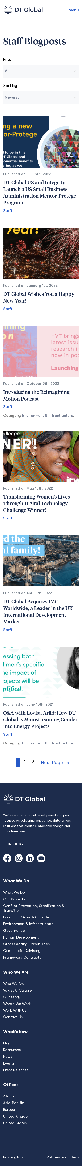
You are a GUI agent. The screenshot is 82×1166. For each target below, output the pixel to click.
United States (15, 1123)
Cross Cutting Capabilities (26, 944)
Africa (8, 1096)
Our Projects (14, 899)
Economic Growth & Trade (26, 917)
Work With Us (14, 1010)
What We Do (14, 892)
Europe (9, 1110)
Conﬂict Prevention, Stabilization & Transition (33, 908)
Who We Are (13, 984)
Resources (12, 1050)
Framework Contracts (22, 957)
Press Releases (15, 1070)
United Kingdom (17, 1116)
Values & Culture (17, 990)
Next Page (52, 762)
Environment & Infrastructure (47, 415)
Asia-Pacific (13, 1103)
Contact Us (13, 1017)
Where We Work (17, 1004)
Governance (14, 930)
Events (8, 1063)
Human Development (21, 937)
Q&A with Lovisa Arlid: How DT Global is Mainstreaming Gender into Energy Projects (40, 720)
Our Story (11, 997)
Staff (7, 211)
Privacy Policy (15, 1157)
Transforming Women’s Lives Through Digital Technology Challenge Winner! (36, 504)
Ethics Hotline (15, 844)
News (7, 1056)
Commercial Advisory (21, 951)
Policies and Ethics (63, 1157)
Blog (7, 1043)
